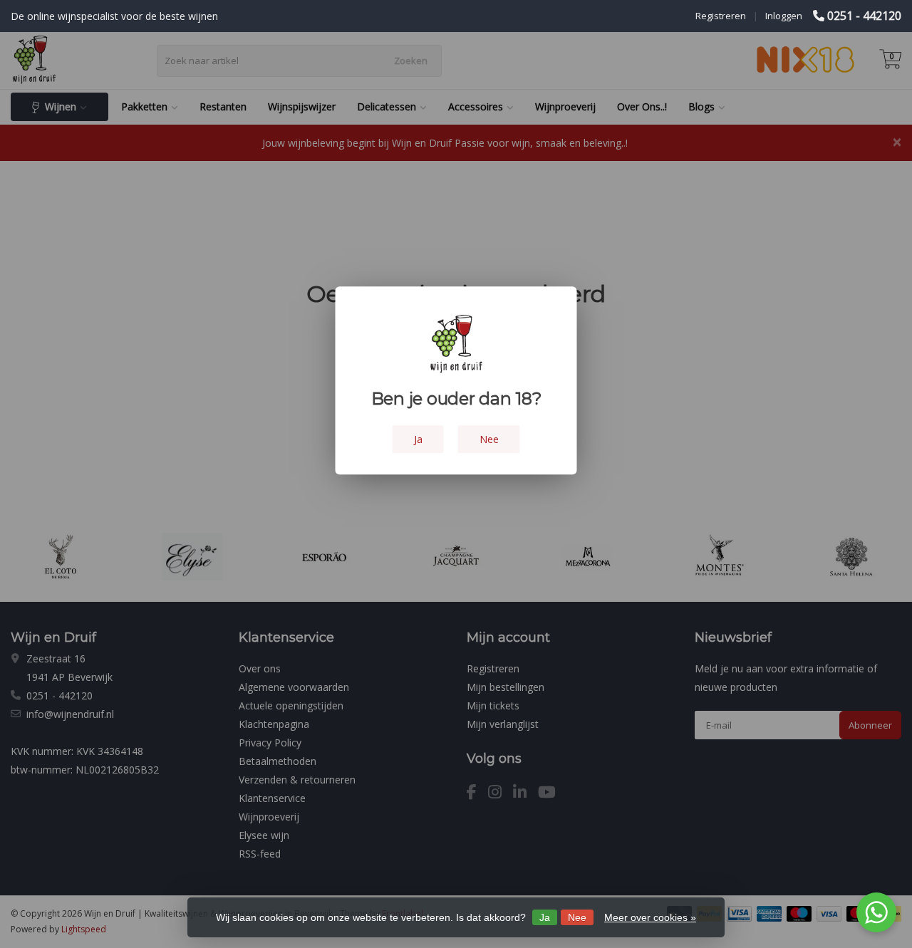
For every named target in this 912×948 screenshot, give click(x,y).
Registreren (720, 15)
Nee (577, 917)
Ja (544, 917)
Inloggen (783, 15)
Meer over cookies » (650, 917)
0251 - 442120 (864, 16)
